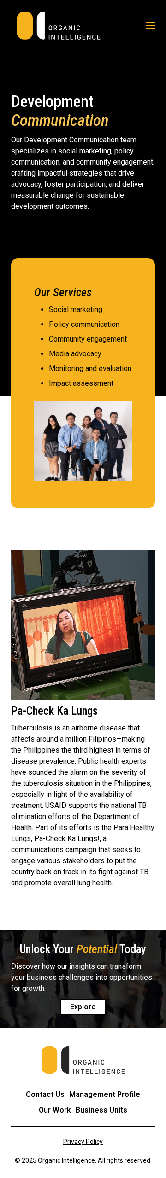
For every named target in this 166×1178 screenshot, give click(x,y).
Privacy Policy (83, 1141)
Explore (83, 1006)
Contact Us (45, 1094)
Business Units (101, 1110)
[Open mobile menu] (150, 25)
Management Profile (104, 1094)
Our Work (55, 1110)
